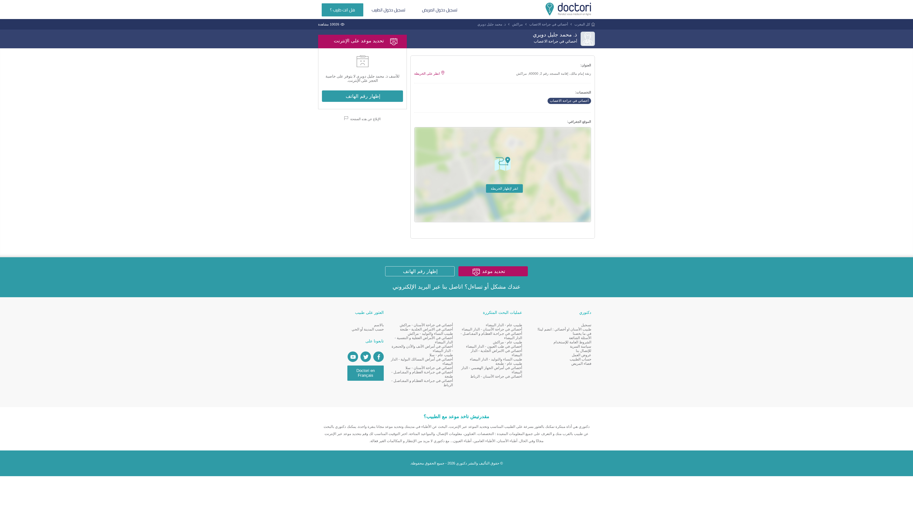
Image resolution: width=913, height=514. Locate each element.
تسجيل (586, 325)
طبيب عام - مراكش (507, 342)
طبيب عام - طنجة (508, 363)
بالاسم (379, 325)
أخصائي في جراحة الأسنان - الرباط (496, 376)
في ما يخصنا (582, 333)
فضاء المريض (581, 363)
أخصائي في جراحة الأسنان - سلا (429, 368)
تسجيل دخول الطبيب (388, 10)
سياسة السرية (580, 346)
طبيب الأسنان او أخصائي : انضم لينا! (564, 329)
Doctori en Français (365, 373)
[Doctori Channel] (353, 356)
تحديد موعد (493, 271)
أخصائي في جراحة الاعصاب (548, 24)
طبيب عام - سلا (441, 355)
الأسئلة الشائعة (580, 338)
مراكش (517, 24)
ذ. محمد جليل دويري (491, 24)
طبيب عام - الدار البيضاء (504, 325)
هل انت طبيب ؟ (342, 10)
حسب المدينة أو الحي (368, 329)
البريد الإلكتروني (412, 286)
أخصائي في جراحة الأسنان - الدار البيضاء (492, 329)
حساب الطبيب (580, 359)
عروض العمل (581, 355)
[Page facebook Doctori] (378, 356)
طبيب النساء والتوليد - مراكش (430, 333)
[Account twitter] (365, 356)
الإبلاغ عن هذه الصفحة (365, 119)
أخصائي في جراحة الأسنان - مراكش (426, 325)
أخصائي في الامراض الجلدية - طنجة (426, 329)
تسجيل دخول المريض (439, 10)
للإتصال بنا (583, 351)
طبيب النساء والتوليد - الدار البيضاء (496, 359)
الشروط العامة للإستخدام (572, 342)
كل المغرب (582, 24)
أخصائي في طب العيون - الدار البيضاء (494, 346)
